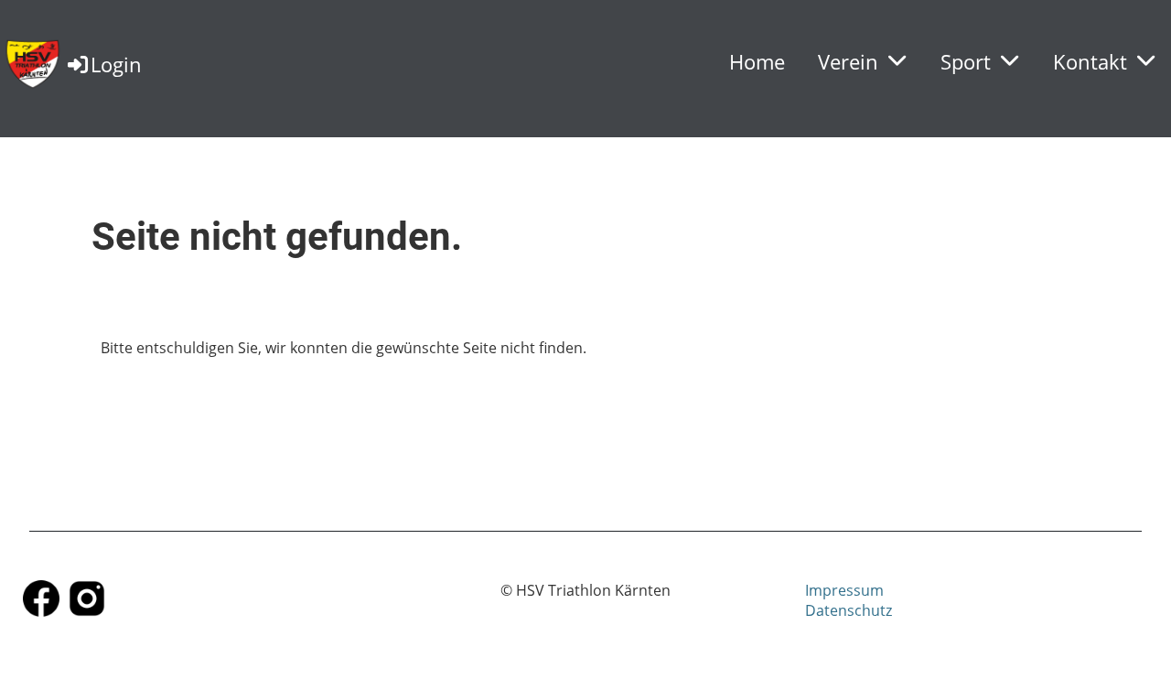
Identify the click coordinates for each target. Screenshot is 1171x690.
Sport (965, 61)
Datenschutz (848, 610)
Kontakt (1090, 61)
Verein (848, 61)
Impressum (844, 590)
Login (116, 64)
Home (757, 61)
